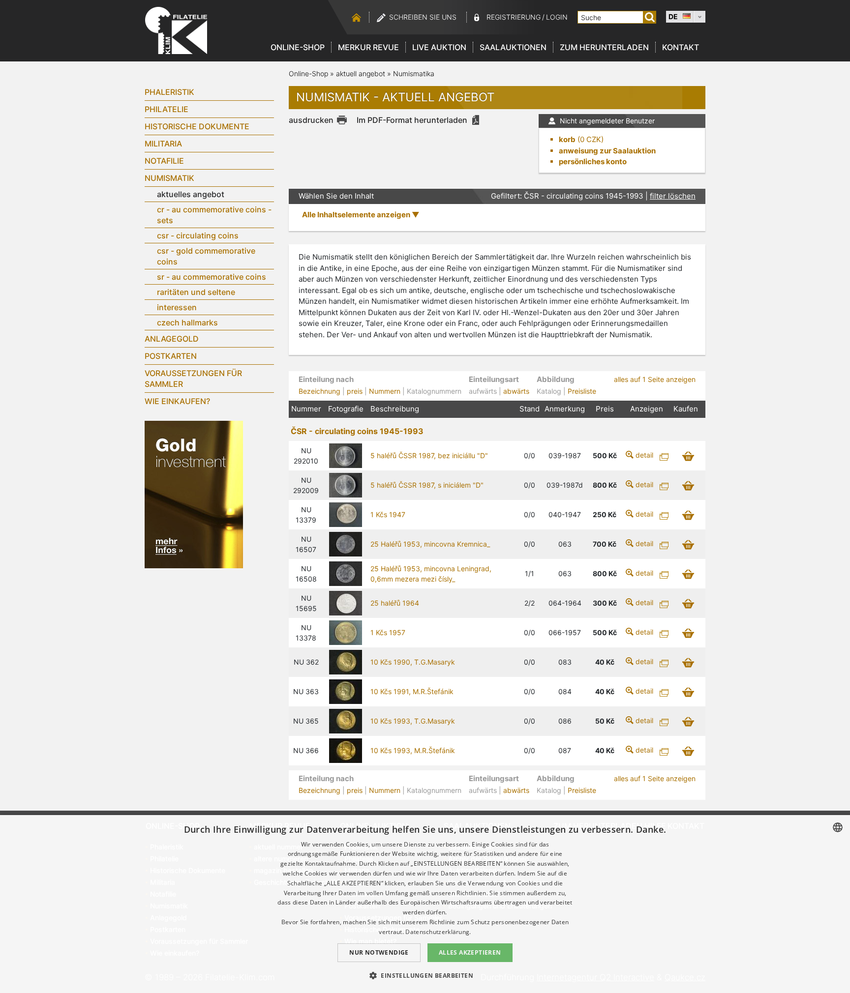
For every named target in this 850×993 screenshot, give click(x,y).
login (557, 17)
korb (567, 139)
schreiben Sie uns (422, 17)
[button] (425, 975)
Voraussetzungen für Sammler (193, 378)
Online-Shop (298, 47)
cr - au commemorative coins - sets (214, 214)
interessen (177, 307)
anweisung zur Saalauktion (607, 150)
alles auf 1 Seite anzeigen (655, 379)
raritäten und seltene (196, 292)
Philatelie (166, 109)
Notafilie (164, 161)
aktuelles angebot (190, 194)
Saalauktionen (513, 47)
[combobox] (838, 827)
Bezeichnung (319, 391)
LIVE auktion (439, 47)
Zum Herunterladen (604, 47)
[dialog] (425, 904)
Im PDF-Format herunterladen (412, 120)
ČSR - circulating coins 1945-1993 (357, 431)
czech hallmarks (187, 322)
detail (644, 455)
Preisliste (582, 391)
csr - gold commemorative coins (206, 256)
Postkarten (171, 356)
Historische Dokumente (197, 126)
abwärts (516, 391)
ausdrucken (311, 120)
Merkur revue (368, 47)
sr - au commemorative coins (211, 277)
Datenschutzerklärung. (438, 932)
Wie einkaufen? (177, 401)
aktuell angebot (360, 73)
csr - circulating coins (198, 235)
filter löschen (673, 196)
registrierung (513, 17)
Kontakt (680, 47)
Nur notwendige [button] (379, 952)
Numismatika (413, 73)
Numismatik (169, 178)
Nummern (384, 391)
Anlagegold (172, 339)
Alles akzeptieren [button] (470, 952)
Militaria (163, 143)
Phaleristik (169, 92)
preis (355, 391)
